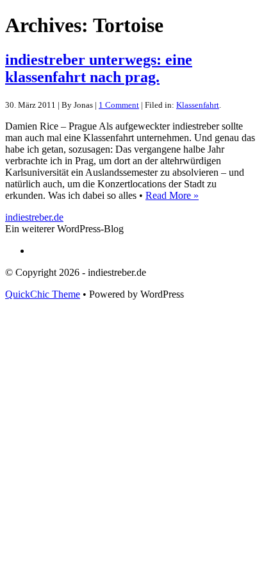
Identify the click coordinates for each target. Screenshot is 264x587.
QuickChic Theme (42, 294)
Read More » (172, 195)
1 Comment (119, 105)
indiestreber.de (34, 217)
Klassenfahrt (197, 105)
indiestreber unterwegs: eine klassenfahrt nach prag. (98, 68)
